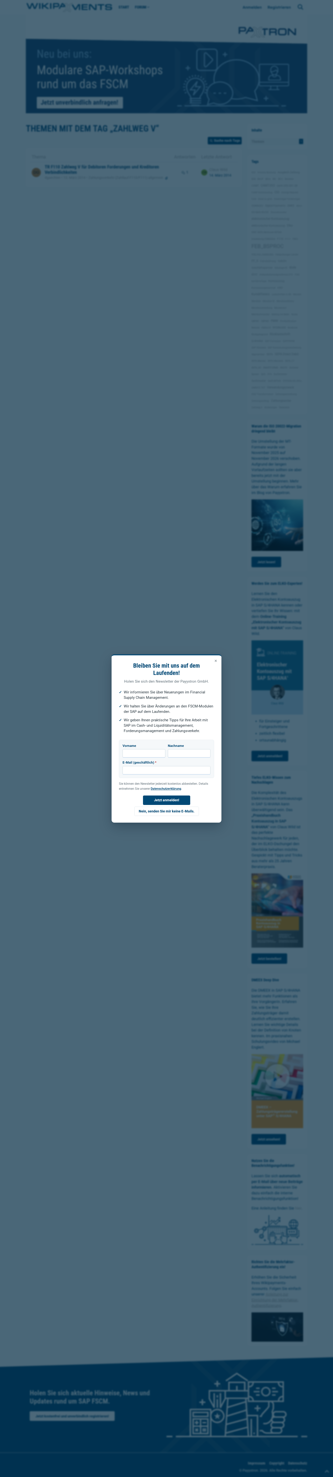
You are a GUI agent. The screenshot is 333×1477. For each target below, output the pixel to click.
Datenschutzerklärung (166, 789)
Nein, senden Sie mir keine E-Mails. (166, 811)
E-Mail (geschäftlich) (139, 762)
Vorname (129, 746)
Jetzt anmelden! (166, 800)
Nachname (176, 746)
